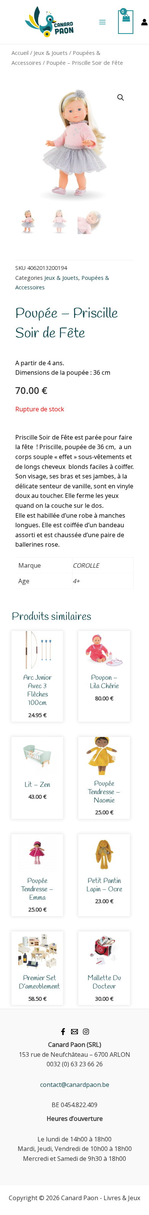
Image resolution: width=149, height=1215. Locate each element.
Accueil (20, 52)
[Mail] (74, 1031)
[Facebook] (63, 1031)
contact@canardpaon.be (74, 1084)
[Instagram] (86, 1031)
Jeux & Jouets (51, 52)
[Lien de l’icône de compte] (144, 22)
